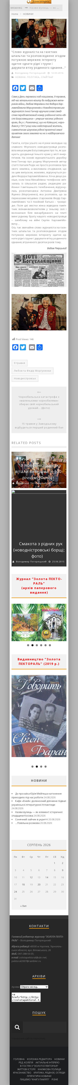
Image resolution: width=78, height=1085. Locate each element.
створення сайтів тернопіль (28, 1038)
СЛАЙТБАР (47, 77)
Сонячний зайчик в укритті (31, 819)
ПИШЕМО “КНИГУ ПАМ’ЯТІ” (34, 1079)
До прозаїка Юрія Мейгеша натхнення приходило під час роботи (37, 795)
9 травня (19, 363)
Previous (14, 621)
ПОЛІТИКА (33, 77)
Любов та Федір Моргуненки (32, 370)
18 (23, 884)
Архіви (16, 986)
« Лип (23, 906)
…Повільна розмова (27, 823)
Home (15, 14)
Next (63, 621)
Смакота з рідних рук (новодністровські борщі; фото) (39, 550)
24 (15, 891)
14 (46, 877)
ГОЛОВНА (19, 1059)
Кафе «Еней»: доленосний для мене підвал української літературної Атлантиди (39, 802)
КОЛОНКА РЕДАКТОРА (39, 1059)
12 (31, 877)
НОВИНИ (28, 14)
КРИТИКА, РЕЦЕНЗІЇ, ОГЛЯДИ (49, 1072)
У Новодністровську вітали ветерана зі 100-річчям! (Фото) (39, 471)
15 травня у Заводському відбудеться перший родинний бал (39, 425)
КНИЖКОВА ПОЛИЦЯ (49, 1069)
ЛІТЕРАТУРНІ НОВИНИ (39, 1076)
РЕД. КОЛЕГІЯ (26, 1062)
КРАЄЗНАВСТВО (22, 1072)
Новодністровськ (25, 378)
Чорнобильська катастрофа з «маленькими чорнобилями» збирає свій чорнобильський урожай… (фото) (39, 402)
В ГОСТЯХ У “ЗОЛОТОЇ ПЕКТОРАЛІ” (39, 1066)
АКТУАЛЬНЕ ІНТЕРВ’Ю (47, 1062)
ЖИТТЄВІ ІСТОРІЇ (26, 1069)
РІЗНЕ (55, 1079)
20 (39, 884)
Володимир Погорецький (30, 72)
